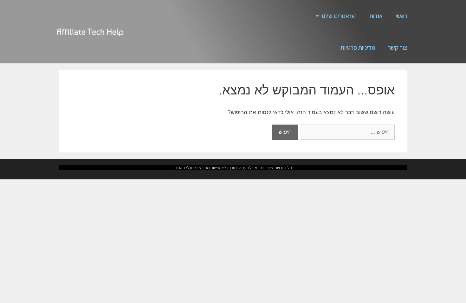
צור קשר (397, 47)
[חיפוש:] (346, 132)
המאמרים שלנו (339, 16)
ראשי (401, 16)
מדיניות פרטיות (357, 47)
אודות (376, 16)
